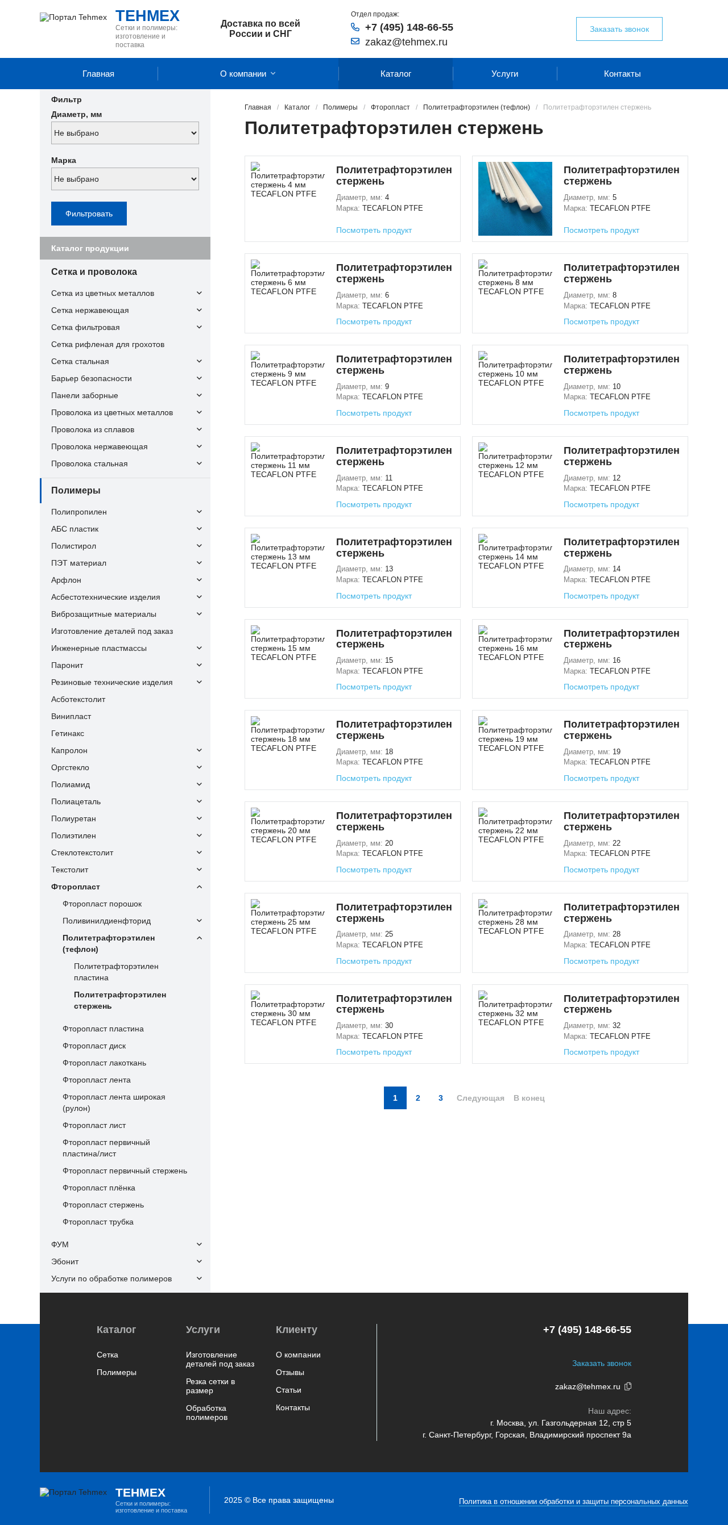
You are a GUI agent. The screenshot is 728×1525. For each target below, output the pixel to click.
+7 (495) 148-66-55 (409, 27)
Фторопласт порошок (102, 903)
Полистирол (73, 545)
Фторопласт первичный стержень (125, 1170)
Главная (98, 73)
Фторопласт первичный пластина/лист (106, 1148)
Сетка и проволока (94, 272)
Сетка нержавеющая (90, 310)
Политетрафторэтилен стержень (120, 1000)
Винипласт (71, 716)
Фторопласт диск (94, 1045)
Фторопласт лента (97, 1079)
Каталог (395, 73)
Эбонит (64, 1261)
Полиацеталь (76, 801)
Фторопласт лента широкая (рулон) (114, 1102)
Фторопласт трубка (98, 1221)
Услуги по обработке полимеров (111, 1278)
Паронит (67, 665)
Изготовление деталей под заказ (112, 631)
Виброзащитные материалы (103, 614)
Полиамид (70, 784)
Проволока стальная (89, 463)
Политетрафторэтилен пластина (116, 972)
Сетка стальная (80, 361)
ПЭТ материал (78, 562)
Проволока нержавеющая (99, 446)
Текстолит (69, 869)
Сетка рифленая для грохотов (107, 344)
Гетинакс (67, 733)
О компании (243, 73)
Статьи (288, 1389)
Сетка (107, 1354)
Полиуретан (73, 818)
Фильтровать (89, 213)
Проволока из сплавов (92, 429)
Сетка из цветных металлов (102, 293)
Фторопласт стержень (103, 1204)
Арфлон (66, 579)
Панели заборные (84, 395)
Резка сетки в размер (210, 1386)
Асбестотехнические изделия (105, 596)
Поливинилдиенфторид (107, 920)
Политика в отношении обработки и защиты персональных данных (573, 1501)
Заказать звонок (619, 29)
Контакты (622, 73)
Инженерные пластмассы (99, 648)
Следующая (480, 1097)
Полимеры (76, 490)
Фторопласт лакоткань (104, 1062)
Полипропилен (79, 511)
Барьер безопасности (91, 378)
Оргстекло (70, 767)
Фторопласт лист (94, 1125)
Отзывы (290, 1372)
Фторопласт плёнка (99, 1187)
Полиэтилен (73, 835)
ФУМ (60, 1244)
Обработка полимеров (207, 1412)
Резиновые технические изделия (112, 682)
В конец (529, 1097)
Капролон (69, 750)
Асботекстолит (78, 699)
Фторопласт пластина (103, 1028)
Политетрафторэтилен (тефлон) (109, 943)
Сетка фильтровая (85, 327)
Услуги (504, 73)
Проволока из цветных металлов (112, 412)
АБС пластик (74, 528)
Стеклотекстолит (82, 852)
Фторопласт (75, 886)
